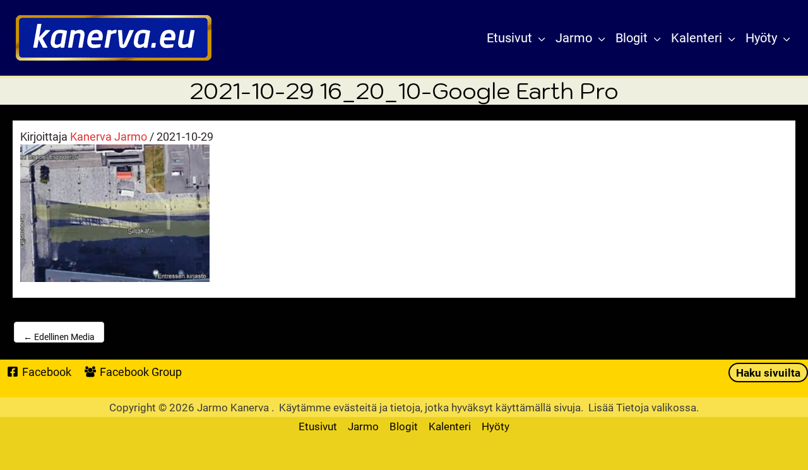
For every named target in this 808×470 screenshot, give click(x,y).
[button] (538, 38)
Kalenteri (450, 426)
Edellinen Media (59, 337)
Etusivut (318, 426)
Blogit (403, 426)
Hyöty (495, 426)
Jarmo (363, 426)
